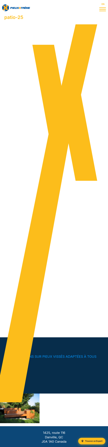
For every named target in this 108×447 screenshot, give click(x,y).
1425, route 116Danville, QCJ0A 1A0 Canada (54, 437)
